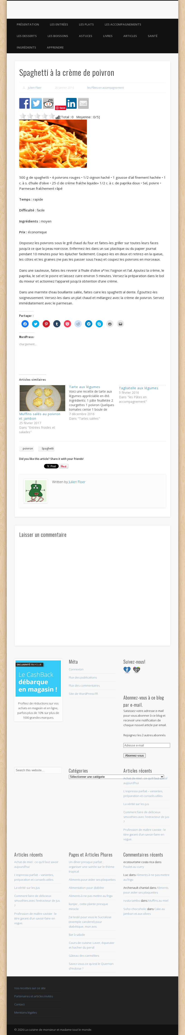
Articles (130, 36)
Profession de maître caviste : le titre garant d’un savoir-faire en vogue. (144, 834)
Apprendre (55, 47)
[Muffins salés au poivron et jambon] (42, 398)
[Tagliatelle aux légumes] (141, 385)
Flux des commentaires (84, 685)
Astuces (85, 36)
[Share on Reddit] (48, 103)
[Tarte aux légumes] (94, 403)
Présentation (28, 24)
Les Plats (86, 24)
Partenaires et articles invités (33, 996)
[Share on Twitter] (36, 103)
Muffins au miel (158, 900)
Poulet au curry (133, 867)
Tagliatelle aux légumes (138, 388)
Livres (108, 36)
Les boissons (58, 36)
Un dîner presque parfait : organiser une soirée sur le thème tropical (91, 866)
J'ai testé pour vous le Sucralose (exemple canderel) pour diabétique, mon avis (90, 921)
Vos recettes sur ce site (30, 988)
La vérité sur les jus (136, 804)
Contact (19, 1004)
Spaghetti (48, 448)
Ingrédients (26, 47)
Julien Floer (35, 88)
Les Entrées (59, 24)
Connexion (76, 669)
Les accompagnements (123, 24)
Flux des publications (83, 677)
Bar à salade (77, 935)
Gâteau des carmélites (84, 956)
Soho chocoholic (134, 909)
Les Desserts (27, 36)
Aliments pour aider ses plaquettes (92, 880)
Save (62, 107)
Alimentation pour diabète (86, 888)
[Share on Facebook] (24, 103)
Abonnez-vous (134, 755)
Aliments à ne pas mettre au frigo (91, 896)
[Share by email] (83, 103)
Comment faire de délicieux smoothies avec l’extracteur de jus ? (146, 817)
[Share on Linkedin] (71, 103)
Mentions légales (25, 1012)
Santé (152, 36)
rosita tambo (131, 900)
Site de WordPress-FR (83, 694)
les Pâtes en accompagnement (105, 88)
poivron (28, 448)
